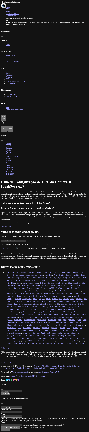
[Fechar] (2, 36)
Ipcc (59, 320)
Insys (72, 299)
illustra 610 (12, 285)
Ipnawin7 (62, 325)
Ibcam (15, 275)
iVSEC (76, 341)
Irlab (48, 333)
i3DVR (62, 272)
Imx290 (59, 288)
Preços (44, 223)
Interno (35, 304)
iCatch (68, 275)
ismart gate (62, 336)
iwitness (49, 343)
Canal (3, 423)
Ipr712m (62, 328)
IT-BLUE (53, 338)
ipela (27, 322)
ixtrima (56, 343)
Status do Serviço (73, 366)
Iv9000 (29, 341)
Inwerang (72, 304)
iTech (76, 338)
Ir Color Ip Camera (14, 333)
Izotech (68, 343)
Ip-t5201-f (10, 314)
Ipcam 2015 (18, 320)
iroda (60, 333)
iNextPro (48, 291)
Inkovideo (69, 293)
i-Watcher (48, 272)
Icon (34, 278)
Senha (3, 414)
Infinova (70, 291)
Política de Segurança (25, 368)
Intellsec (67, 301)
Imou (23, 288)
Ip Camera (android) (62, 307)
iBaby (9, 275)
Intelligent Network (40, 301)
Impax (29, 288)
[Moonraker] (9, 380)
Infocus (78, 291)
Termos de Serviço (58, 366)
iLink (70, 283)
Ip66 (61, 314)
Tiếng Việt (9, 169)
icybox (9, 280)
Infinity (63, 291)
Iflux (13, 283)
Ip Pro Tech (34, 309)
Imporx (36, 288)
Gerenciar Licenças (26, 18)
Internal (9, 304)
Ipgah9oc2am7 (61, 322)
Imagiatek (21, 285)
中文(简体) (10, 172)
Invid (57, 304)
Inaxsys (74, 288)
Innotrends (21, 296)
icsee (84, 278)
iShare (43, 336)
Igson (25, 283)
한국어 (8, 163)
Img (65, 285)
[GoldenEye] (16, 380)
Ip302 (24, 314)
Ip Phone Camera (13, 309)
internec (17, 304)
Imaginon (30, 285)
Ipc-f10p (61, 317)
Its (80, 338)
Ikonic (58, 283)
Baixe (8, 12)
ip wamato (52, 309)
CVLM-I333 (6, 248)
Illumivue (76, 283)
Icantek (61, 275)
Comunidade (54, 22)
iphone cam (18, 325)
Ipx (59, 330)
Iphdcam (79, 322)
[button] (3, 125)
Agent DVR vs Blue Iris (18, 376)
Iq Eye (65, 330)
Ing (16, 293)
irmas (54, 333)
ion (15, 307)
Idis (33, 280)
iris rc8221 (41, 333)
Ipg (53, 322)
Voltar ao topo (6, 362)
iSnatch (22, 338)
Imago (38, 285)
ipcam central (41, 320)
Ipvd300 (53, 330)
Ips (81, 328)
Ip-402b (53, 312)
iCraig (65, 278)
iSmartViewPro (12, 338)
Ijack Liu (43, 283)
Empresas (21, 22)
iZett (62, 343)
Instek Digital (57, 299)
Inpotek (76, 296)
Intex (51, 304)
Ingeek (21, 293)
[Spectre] (7, 380)
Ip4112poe (48, 314)
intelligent (27, 301)
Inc (79, 288)
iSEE (25, 336)
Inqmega (10, 299)
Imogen (9, 288)
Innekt (77, 293)
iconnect (41, 278)
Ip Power (24, 309)
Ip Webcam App (13, 312)
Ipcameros (52, 320)
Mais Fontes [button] (5, 348)
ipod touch (27, 328)
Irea (30, 333)
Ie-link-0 (67, 280)
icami (41, 275)
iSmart (54, 336)
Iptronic (30, 330)
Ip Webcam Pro (26, 312)
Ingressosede (49, 293)
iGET (19, 283)
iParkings (28, 317)
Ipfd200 (39, 322)
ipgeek (71, 322)
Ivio (58, 341)
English (8, 144)
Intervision (44, 304)
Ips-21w (10, 330)
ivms (70, 341)
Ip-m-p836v (62, 312)
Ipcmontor (71, 320)
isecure (18, 336)
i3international (72, 272)
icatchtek (76, 275)
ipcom (79, 320)
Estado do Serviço (12, 112)
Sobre (8, 22)
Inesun (41, 291)
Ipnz (83, 325)
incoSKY (10, 291)
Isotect (29, 338)
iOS (26, 307)
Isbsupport (75, 333)
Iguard (31, 283)
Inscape (18, 299)
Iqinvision (73, 330)
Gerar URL (5, 430)
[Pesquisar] (3, 118)
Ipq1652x (36, 328)
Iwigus (41, 343)
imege (60, 285)
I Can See (15, 272)
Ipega (21, 322)
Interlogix (75, 301)
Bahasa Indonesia (12, 156)
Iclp (17, 278)
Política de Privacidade (42, 366)
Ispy (39, 338)
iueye (19, 341)
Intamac (79, 299)
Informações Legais (8, 368)
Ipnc (69, 325)
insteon (66, 299)
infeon (56, 291)
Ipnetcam (76, 325)
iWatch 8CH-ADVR (21, 343)
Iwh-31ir (34, 343)
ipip (25, 325)
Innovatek (30, 296)
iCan (55, 275)
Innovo (61, 296)
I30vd (56, 272)
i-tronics (40, 272)
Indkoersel (33, 291)
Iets (8, 283)
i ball (8, 272)
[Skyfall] (11, 380)
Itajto (61, 338)
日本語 (8, 160)
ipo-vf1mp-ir (11, 328)
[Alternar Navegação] (10, 129)
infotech (10, 293)
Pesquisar (5, 394)
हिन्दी (7, 154)
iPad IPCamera (12, 317)
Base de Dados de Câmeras (39, 22)
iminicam (79, 285)
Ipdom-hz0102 (12, 322)
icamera (34, 275)
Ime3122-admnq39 (49, 285)
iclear (83, 275)
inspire (41, 299)
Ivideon (46, 341)
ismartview (72, 336)
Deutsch (9, 148)
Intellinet (52, 301)
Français (9, 152)
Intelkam (19, 301)
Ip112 (18, 314)
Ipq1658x (45, 328)
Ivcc (39, 341)
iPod (19, 328)
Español (9, 150)
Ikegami (51, 283)
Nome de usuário (7, 409)
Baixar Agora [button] (6, 227)
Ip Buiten (49, 307)
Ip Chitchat (76, 307)
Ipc (41, 317)
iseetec (31, 336)
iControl (49, 278)
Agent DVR (10, 56)
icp (55, 278)
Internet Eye (26, 304)
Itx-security (11, 341)
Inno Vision (11, 296)
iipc (36, 283)
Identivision (26, 280)
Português (9, 167)
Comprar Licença (12, 18)
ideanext (17, 280)
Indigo (24, 291)
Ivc (35, 341)
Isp (35, 338)
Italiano (8, 158)
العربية (8, 146)
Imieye (71, 285)
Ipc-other (78, 317)
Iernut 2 (81, 280)
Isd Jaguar (10, 336)
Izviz (82, 343)
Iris (34, 333)
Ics (79, 278)
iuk (24, 341)
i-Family (24, 272)
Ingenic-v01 (30, 293)
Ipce (64, 320)
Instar (48, 299)
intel (85, 299)
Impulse (44, 288)
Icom (29, 278)
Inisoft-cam (60, 293)
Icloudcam (10, 278)
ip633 (56, 314)
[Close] (2, 403)
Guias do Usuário (12, 14)
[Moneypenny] (14, 380)
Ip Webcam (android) (66, 309)
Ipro (68, 328)
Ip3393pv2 (32, 314)
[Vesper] (18, 380)
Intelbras (11, 301)
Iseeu (37, 336)
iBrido (21, 275)
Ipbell (36, 317)
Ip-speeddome (73, 312)
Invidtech (64, 304)
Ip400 (40, 314)
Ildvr (64, 283)
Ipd (84, 320)
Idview (53, 280)
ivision (64, 341)
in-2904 (66, 288)
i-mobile (32, 272)
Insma (35, 299)
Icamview (48, 275)
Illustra (84, 283)
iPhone (9, 325)
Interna (83, 301)
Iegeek (74, 280)
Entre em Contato (20, 24)
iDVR (59, 280)
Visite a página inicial (20, 372)
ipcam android (29, 320)
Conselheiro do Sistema (71, 22)
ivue (82, 341)
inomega (69, 296)
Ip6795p (68, 314)
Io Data (81, 304)
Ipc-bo (53, 317)
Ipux (47, 330)
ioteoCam (33, 307)
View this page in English (10, 2)
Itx (84, 338)
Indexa (18, 291)
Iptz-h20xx (39, 330)
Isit (49, 336)
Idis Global (41, 280)
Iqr (80, 330)
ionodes (21, 307)
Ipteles (17, 330)
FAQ (27, 22)
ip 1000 (42, 307)
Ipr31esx (54, 328)
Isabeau (66, 333)
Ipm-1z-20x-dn (39, 325)
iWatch (9, 343)
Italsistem (68, 338)
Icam (28, 275)
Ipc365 (9, 320)
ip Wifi (36, 312)
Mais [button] (7, 20)
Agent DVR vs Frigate (36, 376)
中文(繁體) (10, 174)
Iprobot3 (75, 328)
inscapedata (26, 299)
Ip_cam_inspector (79, 314)
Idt (48, 280)
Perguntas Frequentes (56, 368)
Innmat (83, 293)
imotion (17, 288)
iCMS (23, 278)
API (61, 22)
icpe (59, 278)
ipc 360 (46, 317)
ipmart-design (52, 325)
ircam (25, 333)
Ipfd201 (47, 322)
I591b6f (82, 272)
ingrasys (39, 293)
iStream (45, 338)
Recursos (14, 22)
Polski (8, 165)
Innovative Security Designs (46, 296)
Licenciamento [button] (11, 16)
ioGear (9, 307)
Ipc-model (69, 317)
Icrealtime (72, 278)
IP (2, 405)
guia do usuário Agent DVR (48, 372)
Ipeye (33, 322)
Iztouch (75, 343)
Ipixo (31, 325)
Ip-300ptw (44, 312)
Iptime (23, 330)
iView (53, 341)
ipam (21, 317)
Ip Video (43, 309)
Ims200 (51, 288)
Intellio (60, 301)
